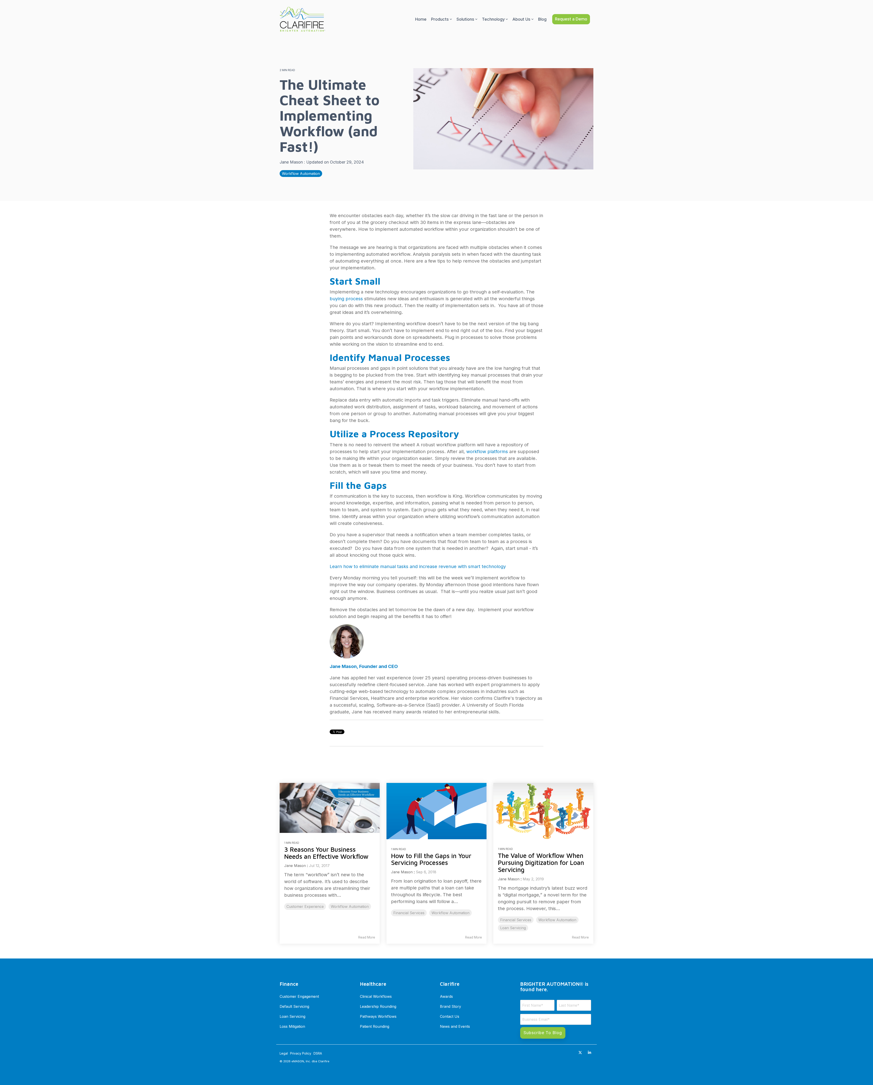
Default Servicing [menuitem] (294, 1006)
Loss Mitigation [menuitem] (292, 1026)
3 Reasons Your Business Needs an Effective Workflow (326, 853)
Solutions (465, 19)
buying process (346, 298)
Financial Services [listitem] (408, 913)
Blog (542, 19)
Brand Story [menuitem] (450, 1006)
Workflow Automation (301, 173)
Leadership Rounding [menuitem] (378, 1006)
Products (440, 19)
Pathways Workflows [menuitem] (378, 1016)
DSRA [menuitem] (318, 1053)
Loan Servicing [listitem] (513, 928)
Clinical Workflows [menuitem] (376, 996)
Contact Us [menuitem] (449, 1016)
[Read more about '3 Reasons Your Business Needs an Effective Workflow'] (330, 808)
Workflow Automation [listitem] (350, 906)
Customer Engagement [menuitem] (299, 996)
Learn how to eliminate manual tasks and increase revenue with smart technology (418, 566)
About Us (521, 19)
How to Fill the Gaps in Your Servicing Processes (431, 859)
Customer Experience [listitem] (305, 906)
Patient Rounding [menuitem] (374, 1026)
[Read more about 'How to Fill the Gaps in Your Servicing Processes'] (436, 811)
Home (420, 19)
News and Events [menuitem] (455, 1026)
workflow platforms (487, 451)
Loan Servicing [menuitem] (292, 1016)
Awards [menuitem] (446, 996)
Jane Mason (292, 162)
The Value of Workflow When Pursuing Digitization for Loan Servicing (541, 862)
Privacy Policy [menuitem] (300, 1053)
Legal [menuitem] (284, 1053)
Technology (493, 19)
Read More (366, 937)
